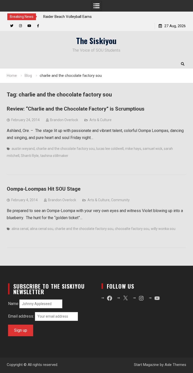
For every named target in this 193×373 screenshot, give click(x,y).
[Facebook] (38, 25)
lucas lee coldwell (110, 149)
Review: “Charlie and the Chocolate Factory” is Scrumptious (75, 109)
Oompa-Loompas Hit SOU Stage (43, 189)
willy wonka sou (163, 229)
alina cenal (20, 229)
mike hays (133, 149)
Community (120, 200)
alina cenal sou (41, 229)
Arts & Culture (100, 120)
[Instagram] (20, 25)
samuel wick (152, 149)
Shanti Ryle (30, 156)
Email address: (21, 316)
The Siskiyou (96, 40)
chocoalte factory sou (132, 229)
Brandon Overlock (64, 120)
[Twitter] (11, 25)
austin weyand (23, 149)
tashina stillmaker (54, 156)
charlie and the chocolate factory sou (65, 149)
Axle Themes (175, 364)
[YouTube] (29, 25)
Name (13, 303)
